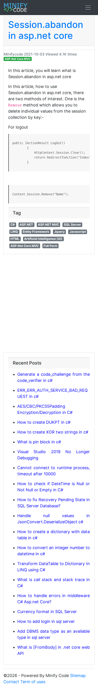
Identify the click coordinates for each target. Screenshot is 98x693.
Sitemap (78, 675)
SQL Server (72, 224)
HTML (14, 239)
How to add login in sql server (46, 621)
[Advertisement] (49, 303)
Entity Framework (36, 231)
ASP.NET (26, 224)
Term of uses (32, 681)
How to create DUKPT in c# (43, 422)
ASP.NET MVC (48, 224)
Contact (11, 681)
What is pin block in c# (39, 441)
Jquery (59, 231)
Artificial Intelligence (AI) (43, 239)
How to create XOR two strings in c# (52, 432)
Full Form (50, 246)
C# (12, 224)
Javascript (78, 231)
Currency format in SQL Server (47, 611)
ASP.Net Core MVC (18, 59)
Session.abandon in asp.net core (45, 30)
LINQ (14, 231)
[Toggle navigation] (88, 7)
